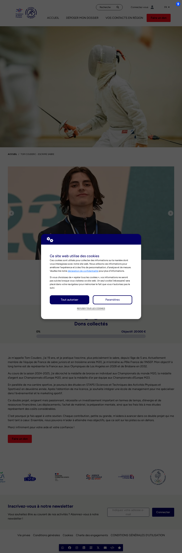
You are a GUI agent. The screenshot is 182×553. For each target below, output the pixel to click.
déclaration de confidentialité (83, 270)
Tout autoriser (69, 299)
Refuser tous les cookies (91, 308)
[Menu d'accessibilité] (178, 4)
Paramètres (112, 299)
